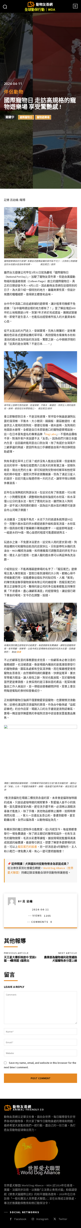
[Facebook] (10, 1219)
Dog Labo (50, 434)
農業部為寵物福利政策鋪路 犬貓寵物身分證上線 (60, 958)
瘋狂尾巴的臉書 (27, 846)
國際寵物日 (26, 117)
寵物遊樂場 (43, 117)
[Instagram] (32, 1219)
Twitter (63, 1219)
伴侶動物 (14, 92)
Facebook (20, 1219)
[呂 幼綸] (13, 901)
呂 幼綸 (27, 901)
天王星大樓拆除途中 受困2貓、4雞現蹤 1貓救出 (20, 958)
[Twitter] (54, 1219)
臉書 (19, 652)
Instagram (42, 1219)
